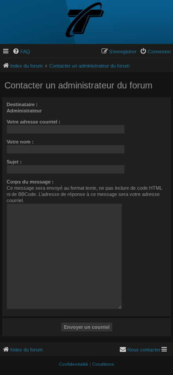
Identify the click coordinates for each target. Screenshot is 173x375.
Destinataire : (22, 104)
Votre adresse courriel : (33, 121)
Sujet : (14, 161)
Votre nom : (20, 141)
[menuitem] (21, 51)
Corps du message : (30, 181)
